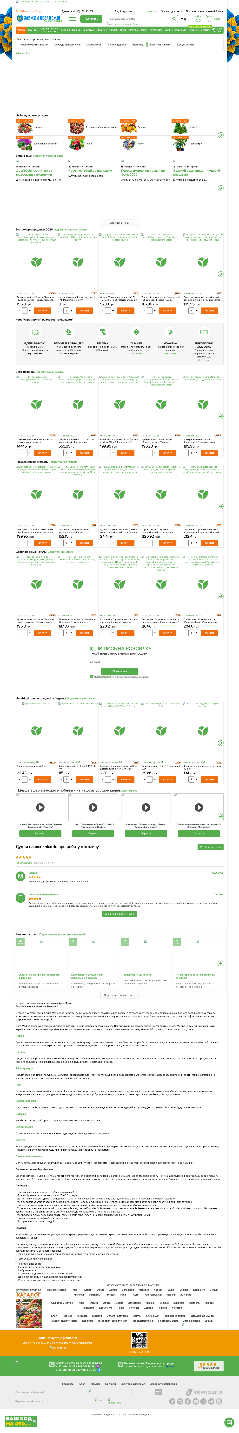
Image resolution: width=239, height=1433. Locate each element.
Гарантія (97, 1316)
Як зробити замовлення (163, 1384)
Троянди (76, 30)
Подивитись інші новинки (50, 372)
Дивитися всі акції (120, 222)
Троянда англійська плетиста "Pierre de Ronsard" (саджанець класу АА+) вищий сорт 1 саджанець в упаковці (203, 620)
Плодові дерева (116, 44)
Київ (75, 1289)
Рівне (123, 1294)
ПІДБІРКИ (21, 30)
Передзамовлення (142, 1320)
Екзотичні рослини (161, 44)
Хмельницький (153, 1294)
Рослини (194, 29)
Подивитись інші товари (81, 698)
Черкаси (144, 1289)
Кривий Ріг (199, 1289)
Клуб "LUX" (152, 1316)
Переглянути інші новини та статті (62, 934)
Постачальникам (168, 1320)
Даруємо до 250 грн (203, 1316)
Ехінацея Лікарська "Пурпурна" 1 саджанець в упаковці (34, 440)
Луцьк (214, 1289)
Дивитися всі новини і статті (119, 995)
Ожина (136, 24)
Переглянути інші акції (48, 155)
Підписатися (120, 671)
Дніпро (113, 1289)
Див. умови (136, 353)
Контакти (82, 1316)
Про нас (67, 1316)
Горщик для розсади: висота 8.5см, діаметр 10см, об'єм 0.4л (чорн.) (118, 767)
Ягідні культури (24, 1068)
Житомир (185, 1294)
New (29, 30)
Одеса (100, 1289)
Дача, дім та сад (217, 30)
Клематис (127, 24)
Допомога (87, 1320)
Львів (171, 1289)
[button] (221, 135)
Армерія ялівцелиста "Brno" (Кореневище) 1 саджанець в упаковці (199, 440)
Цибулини (101, 30)
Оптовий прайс (191, 1320)
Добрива (205, 30)
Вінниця (184, 1289)
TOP (36, 30)
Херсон (158, 1289)
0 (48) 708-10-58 (65, 1370)
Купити (42, 310)
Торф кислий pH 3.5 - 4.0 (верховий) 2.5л (161, 767)
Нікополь (94, 1294)
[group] (41, 964)
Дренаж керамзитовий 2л (31, 766)
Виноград (88, 30)
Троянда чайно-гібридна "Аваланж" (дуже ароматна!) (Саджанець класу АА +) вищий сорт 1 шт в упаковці (36, 298)
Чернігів (171, 1294)
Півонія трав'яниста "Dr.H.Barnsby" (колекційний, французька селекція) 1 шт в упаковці (77, 440)
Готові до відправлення (67, 44)
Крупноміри (180, 30)
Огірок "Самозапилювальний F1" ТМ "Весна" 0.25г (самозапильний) (119, 298)
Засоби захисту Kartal (64, 1320)
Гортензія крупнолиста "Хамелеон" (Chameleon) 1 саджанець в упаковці (161, 298)
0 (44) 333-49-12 (65, 1366)
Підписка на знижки (175, 1316)
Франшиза (151, 11)
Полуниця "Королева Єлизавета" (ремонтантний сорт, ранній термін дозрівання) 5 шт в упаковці (202, 531)
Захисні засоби (24, 1127)
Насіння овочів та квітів (34, 44)
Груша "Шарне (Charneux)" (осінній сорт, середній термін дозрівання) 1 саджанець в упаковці (119, 531)
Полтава (110, 1294)
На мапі (170, 1366)
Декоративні (156, 30)
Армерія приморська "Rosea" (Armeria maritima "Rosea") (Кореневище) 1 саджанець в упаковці (157, 440)
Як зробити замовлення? (112, 1320)
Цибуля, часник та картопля (49, 30)
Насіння (65, 30)
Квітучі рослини (186, 44)
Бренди (209, 1320)
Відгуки (137, 1316)
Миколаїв (79, 1294)
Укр (183, 19)
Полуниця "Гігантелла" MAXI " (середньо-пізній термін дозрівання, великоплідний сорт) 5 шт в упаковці (77, 531)
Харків (88, 1289)
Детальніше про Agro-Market (35, 1258)
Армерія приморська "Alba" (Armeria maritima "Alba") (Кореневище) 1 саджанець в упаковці (119, 440)
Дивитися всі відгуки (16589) (120, 914)
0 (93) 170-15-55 (85, 1366)
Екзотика (133, 30)
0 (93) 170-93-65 (83, 11)
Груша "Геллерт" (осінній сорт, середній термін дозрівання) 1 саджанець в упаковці (158, 531)
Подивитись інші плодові (63, 461)
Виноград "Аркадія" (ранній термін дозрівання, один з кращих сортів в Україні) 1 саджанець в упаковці (203, 298)
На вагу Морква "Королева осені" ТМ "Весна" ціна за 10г (77, 298)
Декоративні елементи (29, 1156)
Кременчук (105, 1307)
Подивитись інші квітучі (59, 552)
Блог (54, 1316)
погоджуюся (103, 676)
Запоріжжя (128, 1289)
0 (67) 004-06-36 (86, 1370)
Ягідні (123, 30)
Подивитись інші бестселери (70, 229)
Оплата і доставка (171, 11)
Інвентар (21, 1140)
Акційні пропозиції (28, 11)
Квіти (18, 1084)
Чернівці (209, 1303)
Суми (136, 1294)
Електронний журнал (133, 1384)
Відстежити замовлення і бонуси (205, 11)
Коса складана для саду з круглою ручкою (202, 767)
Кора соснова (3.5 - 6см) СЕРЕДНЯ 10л (77, 767)
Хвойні (169, 30)
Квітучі (144, 30)
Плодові (113, 30)
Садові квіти (93, 44)
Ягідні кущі (138, 44)
